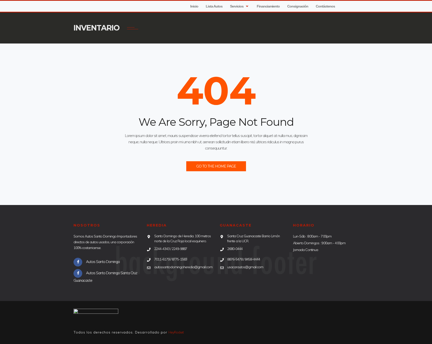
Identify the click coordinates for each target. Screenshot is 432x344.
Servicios (237, 6)
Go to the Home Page (216, 166)
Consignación (297, 6)
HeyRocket (176, 332)
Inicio (194, 6)
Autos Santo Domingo (103, 261)
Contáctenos (325, 6)
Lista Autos (214, 6)
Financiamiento (268, 6)
